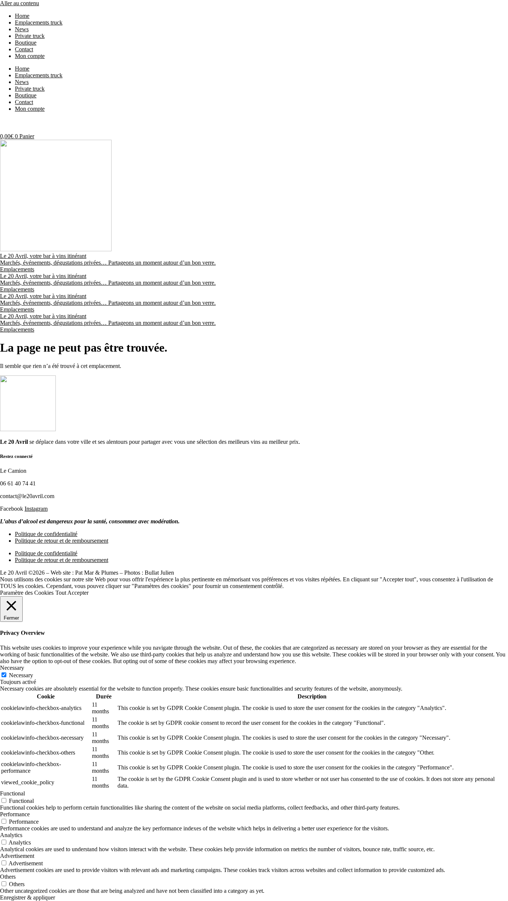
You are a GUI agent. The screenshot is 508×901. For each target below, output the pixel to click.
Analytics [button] (11, 835)
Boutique (25, 42)
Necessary (21, 675)
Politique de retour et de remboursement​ (61, 540)
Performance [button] (15, 814)
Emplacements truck (38, 22)
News (22, 29)
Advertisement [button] (17, 856)
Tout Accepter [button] (72, 593)
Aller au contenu (19, 3)
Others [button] (8, 876)
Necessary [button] (12, 668)
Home (22, 16)
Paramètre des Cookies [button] (27, 593)
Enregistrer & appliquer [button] (27, 897)
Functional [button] (12, 793)
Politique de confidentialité (46, 534)
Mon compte (30, 56)
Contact (24, 49)
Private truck (30, 36)
